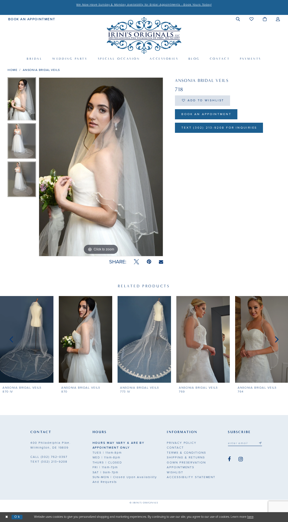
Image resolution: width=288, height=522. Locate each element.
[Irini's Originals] (144, 35)
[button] (238, 19)
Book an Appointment (206, 114)
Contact (175, 447)
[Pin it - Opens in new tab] (149, 262)
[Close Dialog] (7, 517)
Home (12, 70)
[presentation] (26, 339)
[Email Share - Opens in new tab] (161, 262)
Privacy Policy (182, 443)
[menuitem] (31, 19)
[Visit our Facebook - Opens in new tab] (229, 459)
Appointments (180, 467)
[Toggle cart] (264, 19)
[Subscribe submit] (260, 443)
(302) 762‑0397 (49, 457)
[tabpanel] (22, 100)
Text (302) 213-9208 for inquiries (219, 127)
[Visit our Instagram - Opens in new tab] (240, 459)
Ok (17, 517)
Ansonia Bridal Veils (41, 70)
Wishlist (175, 472)
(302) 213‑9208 (49, 461)
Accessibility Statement (191, 477)
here (250, 517)
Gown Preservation (186, 462)
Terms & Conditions (186, 452)
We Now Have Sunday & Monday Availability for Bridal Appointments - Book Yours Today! (144, 4)
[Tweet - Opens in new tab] (136, 262)
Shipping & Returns (186, 457)
